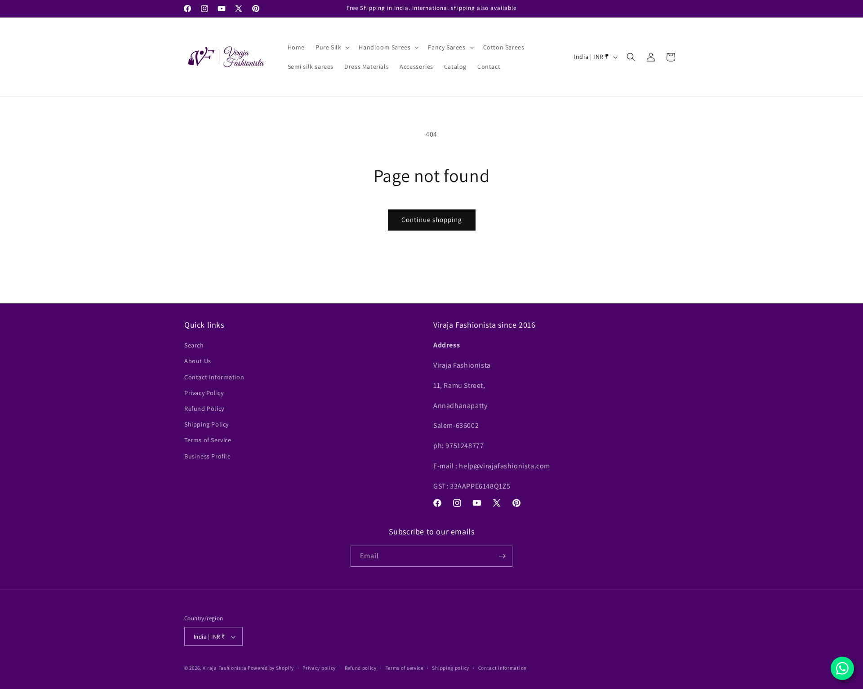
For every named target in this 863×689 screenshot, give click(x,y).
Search (194, 345)
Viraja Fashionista (225, 668)
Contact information (502, 668)
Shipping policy (450, 668)
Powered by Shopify (271, 668)
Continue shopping (431, 219)
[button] (331, 47)
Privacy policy (319, 668)
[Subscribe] (502, 556)
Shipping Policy (206, 424)
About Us (197, 361)
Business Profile (207, 456)
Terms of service (404, 668)
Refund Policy (204, 409)
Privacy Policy (203, 393)
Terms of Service (207, 440)
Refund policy (361, 668)
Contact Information (214, 377)
